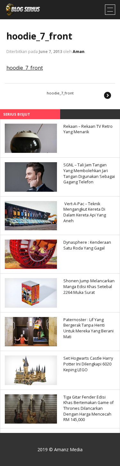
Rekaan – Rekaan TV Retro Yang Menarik (88, 129)
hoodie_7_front (39, 36)
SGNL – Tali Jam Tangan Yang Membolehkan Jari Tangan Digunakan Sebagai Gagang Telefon (89, 173)
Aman (78, 51)
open (110, 9)
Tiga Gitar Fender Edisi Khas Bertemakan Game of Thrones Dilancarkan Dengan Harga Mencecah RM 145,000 (88, 408)
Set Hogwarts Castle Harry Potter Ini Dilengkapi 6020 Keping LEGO (88, 364)
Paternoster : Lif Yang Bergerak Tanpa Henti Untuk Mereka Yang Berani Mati (88, 328)
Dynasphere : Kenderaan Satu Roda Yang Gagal (87, 245)
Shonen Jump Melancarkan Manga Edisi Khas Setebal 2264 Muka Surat (89, 286)
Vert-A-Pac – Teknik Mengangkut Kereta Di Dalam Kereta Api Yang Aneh (84, 212)
